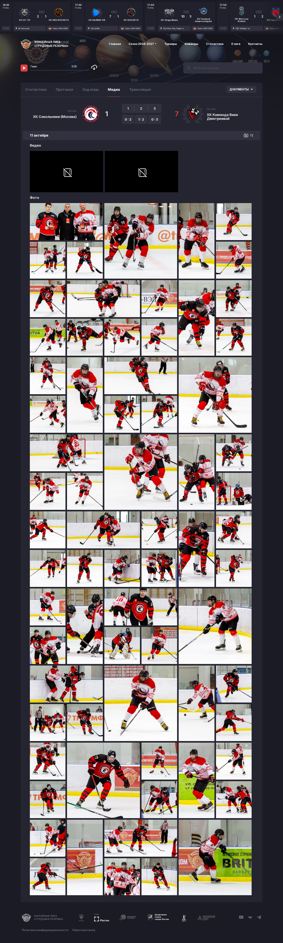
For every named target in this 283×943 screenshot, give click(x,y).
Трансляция (140, 89)
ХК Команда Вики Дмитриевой (222, 117)
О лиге (235, 43)
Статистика (215, 43)
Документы (239, 89)
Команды (191, 43)
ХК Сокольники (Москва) (55, 117)
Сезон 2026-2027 (141, 43)
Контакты (255, 43)
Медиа (114, 89)
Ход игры (90, 89)
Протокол (64, 89)
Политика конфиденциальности (45, 930)
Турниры (170, 43)
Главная (115, 43)
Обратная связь (83, 930)
